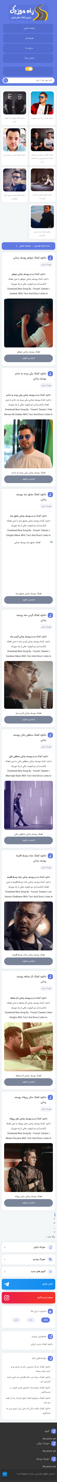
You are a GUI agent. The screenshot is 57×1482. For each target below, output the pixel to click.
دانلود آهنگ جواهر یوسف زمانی (29, 258)
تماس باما (29, 58)
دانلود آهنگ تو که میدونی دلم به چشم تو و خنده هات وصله (31, 1369)
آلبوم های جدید (38, 1271)
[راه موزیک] (28, 12)
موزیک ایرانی (46, 264)
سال (16, 1320)
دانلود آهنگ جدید (37, 274)
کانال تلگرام (47, 1284)
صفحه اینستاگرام (45, 1297)
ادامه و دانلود (28, 358)
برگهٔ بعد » (50, 1237)
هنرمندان (29, 38)
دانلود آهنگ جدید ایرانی (42, 1344)
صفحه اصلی (29, 28)
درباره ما (29, 48)
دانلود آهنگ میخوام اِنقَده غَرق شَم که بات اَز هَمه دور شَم (28, 1400)
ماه (30, 1320)
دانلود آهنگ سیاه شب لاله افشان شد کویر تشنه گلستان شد (29, 1379)
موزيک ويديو (39, 1259)
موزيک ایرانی (39, 1247)
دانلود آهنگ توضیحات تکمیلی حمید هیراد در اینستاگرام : (30, 1390)
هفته (45, 1320)
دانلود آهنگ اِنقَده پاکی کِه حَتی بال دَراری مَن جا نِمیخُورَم (28, 1411)
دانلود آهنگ (43, 279)
